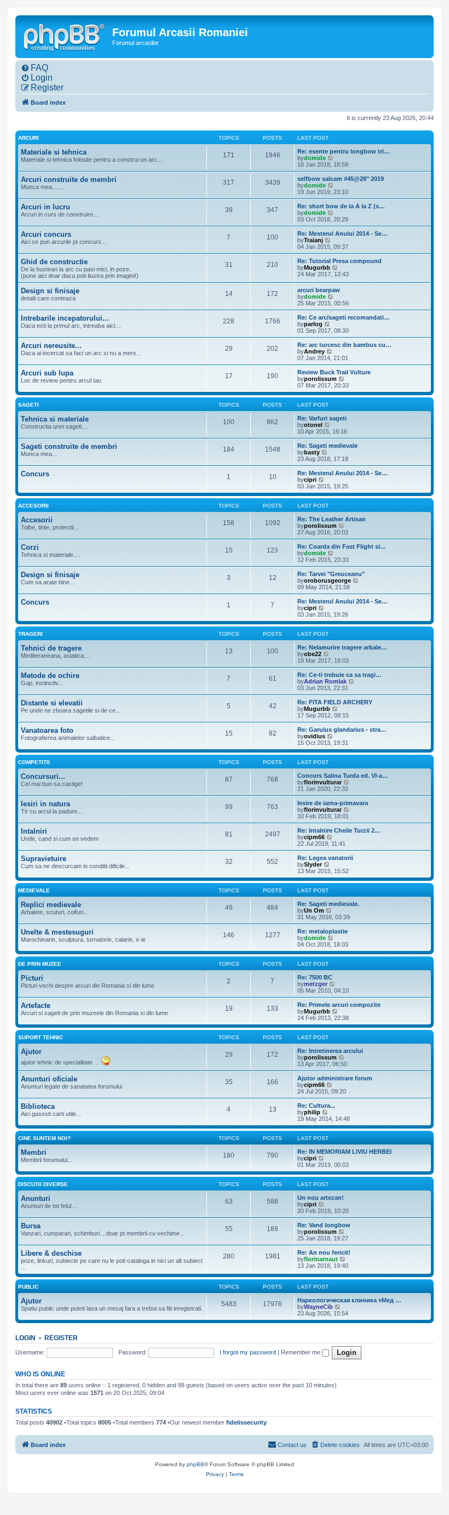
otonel (313, 425)
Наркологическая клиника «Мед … (349, 1300)
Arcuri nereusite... (51, 345)
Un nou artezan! (320, 1197)
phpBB (195, 1464)
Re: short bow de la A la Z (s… (341, 206)
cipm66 (314, 837)
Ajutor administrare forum (334, 1078)
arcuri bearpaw (318, 290)
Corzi (30, 547)
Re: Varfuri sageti (322, 418)
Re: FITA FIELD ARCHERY (334, 702)
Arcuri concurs (46, 234)
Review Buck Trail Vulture (334, 372)
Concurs (35, 474)
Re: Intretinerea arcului (330, 1050)
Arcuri (28, 138)
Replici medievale (51, 905)
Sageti (28, 405)
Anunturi (35, 1198)
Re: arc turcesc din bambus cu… (344, 344)
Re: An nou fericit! (323, 1252)
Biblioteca (38, 1106)
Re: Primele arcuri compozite (339, 1004)
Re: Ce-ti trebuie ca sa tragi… (339, 674)
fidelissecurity (246, 1422)
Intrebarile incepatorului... (65, 318)
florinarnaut (321, 1259)
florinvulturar (323, 782)
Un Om (314, 910)
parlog (313, 324)
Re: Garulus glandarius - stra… (342, 729)
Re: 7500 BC (314, 977)
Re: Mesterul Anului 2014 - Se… (342, 233)
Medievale (34, 890)
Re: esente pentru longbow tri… (343, 151)
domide (315, 158)
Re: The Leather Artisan (331, 519)
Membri (34, 1152)
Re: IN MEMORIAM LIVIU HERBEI (344, 1151)
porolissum (320, 378)
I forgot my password (248, 1352)
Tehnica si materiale (55, 419)
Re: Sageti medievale (327, 445)
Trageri (30, 634)
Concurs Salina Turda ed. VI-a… (342, 775)
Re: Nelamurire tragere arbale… (342, 647)
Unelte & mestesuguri (57, 932)
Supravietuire (43, 859)
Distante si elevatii (52, 703)
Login (25, 1338)
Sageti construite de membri (69, 446)
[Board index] (65, 36)
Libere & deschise (51, 1253)
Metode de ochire (50, 675)
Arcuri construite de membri (69, 179)
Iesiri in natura (45, 804)
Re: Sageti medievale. (328, 904)
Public (28, 1287)
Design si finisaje (50, 291)
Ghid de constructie (54, 262)
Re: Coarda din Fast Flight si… (341, 546)
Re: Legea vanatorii (325, 858)
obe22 (312, 654)
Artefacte (35, 1005)
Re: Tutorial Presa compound (339, 261)
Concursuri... (43, 776)
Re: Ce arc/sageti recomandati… (343, 317)
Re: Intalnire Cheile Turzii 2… (339, 830)
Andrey (314, 351)
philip (312, 1112)
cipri (310, 479)
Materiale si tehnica (54, 152)
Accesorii (33, 506)
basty (312, 452)
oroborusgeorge (327, 580)
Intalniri (34, 831)
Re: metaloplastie (322, 931)
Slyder (313, 864)
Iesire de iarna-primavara (332, 803)
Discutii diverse (43, 1184)
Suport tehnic (40, 1037)
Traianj (313, 240)
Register (61, 1338)
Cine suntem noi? (44, 1138)
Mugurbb (317, 267)
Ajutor (31, 1051)
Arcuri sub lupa (47, 373)
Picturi (32, 978)
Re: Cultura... (316, 1105)
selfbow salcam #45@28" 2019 (340, 178)
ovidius (314, 736)
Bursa (31, 1226)
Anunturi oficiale (49, 1079)
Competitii (34, 762)
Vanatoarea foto (47, 730)
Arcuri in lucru (45, 207)
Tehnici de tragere (51, 648)
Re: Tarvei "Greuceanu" (331, 574)
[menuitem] (34, 68)
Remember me (301, 1352)
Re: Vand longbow (323, 1225)
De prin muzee (39, 964)
